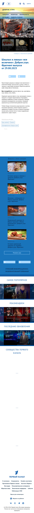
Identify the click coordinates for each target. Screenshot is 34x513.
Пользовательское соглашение (21, 486)
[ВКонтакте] (12, 76)
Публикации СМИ (17, 491)
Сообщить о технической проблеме (23, 53)
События (30, 488)
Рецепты (12, 122)
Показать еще (17, 253)
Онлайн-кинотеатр (26, 481)
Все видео (7, 486)
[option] (8, 44)
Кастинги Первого (26, 483)
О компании (5, 481)
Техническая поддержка (19, 488)
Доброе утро (8, 10)
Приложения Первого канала (10, 483)
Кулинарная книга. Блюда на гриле (10, 125)
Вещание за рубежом (18, 498)
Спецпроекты (15, 481)
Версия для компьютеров (17, 494)
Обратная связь (5, 488)
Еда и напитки (5, 122)
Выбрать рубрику (17, 17)
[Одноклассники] (21, 76)
